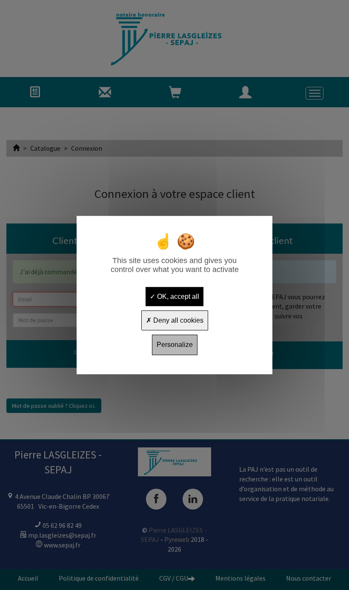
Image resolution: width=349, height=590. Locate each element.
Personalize (175, 345)
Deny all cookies (177, 320)
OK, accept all (177, 296)
